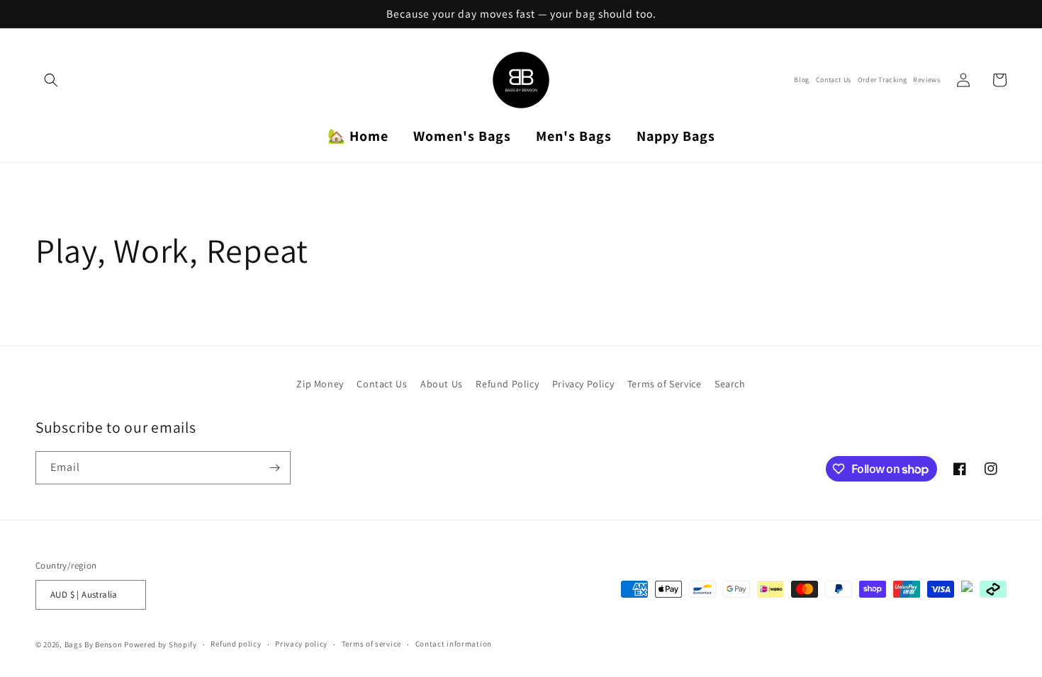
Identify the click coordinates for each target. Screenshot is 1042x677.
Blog (801, 80)
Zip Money (319, 383)
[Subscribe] (274, 467)
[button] (51, 80)
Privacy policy (301, 644)
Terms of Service (664, 383)
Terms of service (371, 644)
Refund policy (236, 644)
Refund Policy (507, 383)
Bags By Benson (94, 644)
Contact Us (833, 80)
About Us (441, 383)
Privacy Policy (583, 383)
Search (730, 383)
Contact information (453, 644)
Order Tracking (882, 80)
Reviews (926, 80)
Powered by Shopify (160, 644)
